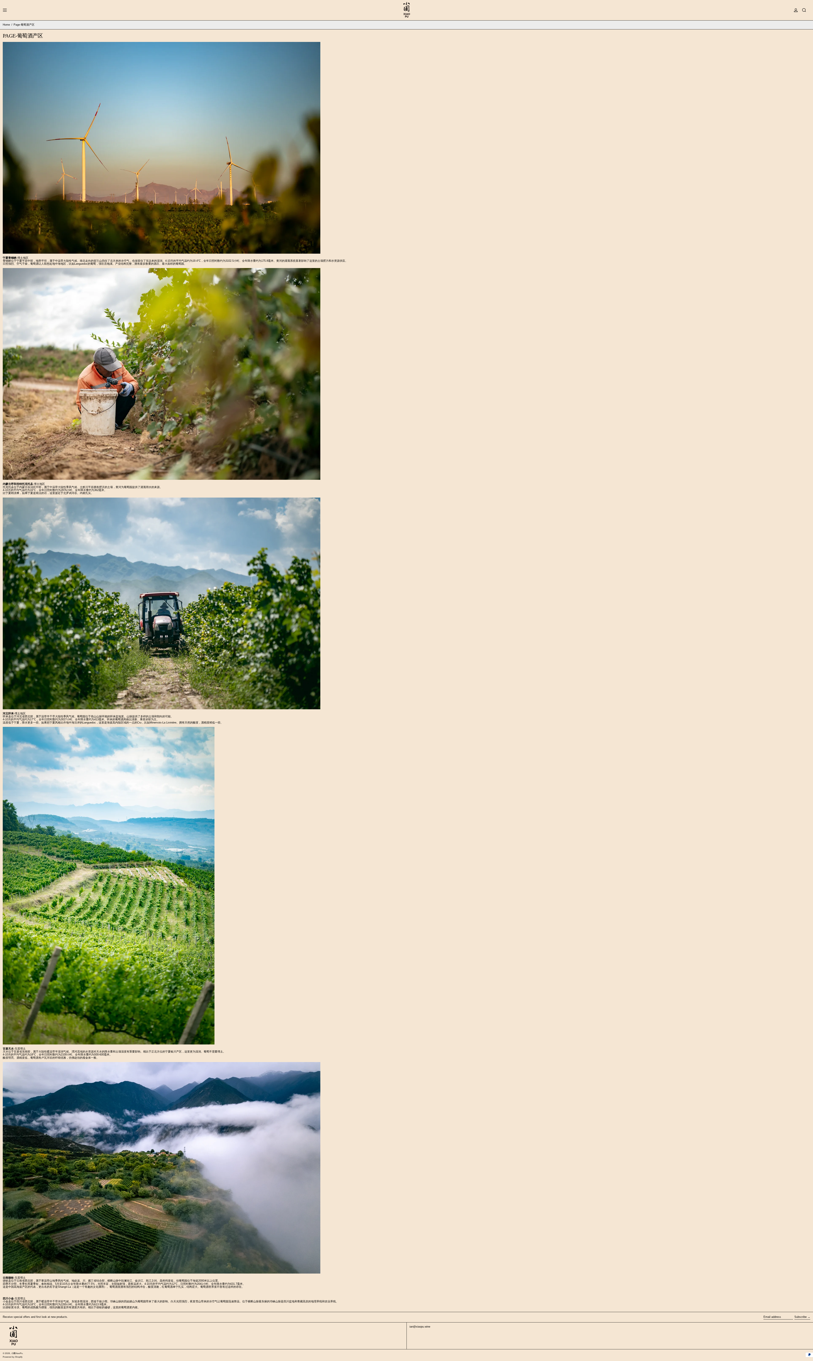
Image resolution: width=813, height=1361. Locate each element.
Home (6, 24)
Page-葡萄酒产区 (24, 24)
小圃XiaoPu (17, 1353)
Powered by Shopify (12, 1357)
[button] (804, 10)
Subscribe (800, 1316)
